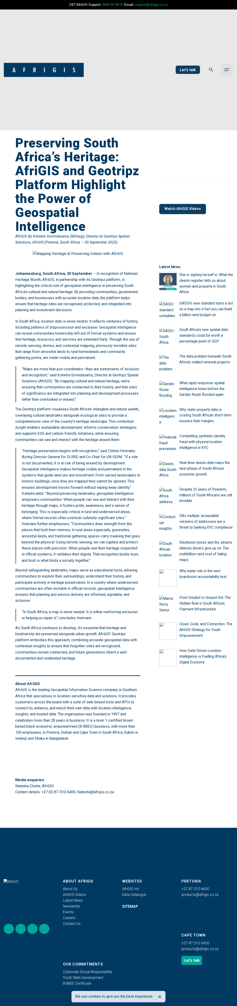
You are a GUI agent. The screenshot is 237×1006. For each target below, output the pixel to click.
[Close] (159, 996)
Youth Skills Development (83, 978)
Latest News (73, 900)
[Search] (211, 69)
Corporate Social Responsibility (87, 972)
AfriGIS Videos (74, 895)
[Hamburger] (226, 69)
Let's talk (188, 70)
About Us (70, 889)
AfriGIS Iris (130, 889)
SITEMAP (130, 906)
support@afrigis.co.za (151, 4)
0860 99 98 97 (112, 4)
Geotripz (98, 279)
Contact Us (72, 924)
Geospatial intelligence (117, 327)
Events (68, 912)
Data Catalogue (134, 895)
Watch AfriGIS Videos (182, 209)
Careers (69, 918)
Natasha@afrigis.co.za (95, 792)
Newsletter (71, 906)
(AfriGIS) (45, 381)
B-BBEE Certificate (77, 983)
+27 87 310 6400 (195, 889)
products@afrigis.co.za (199, 895)
